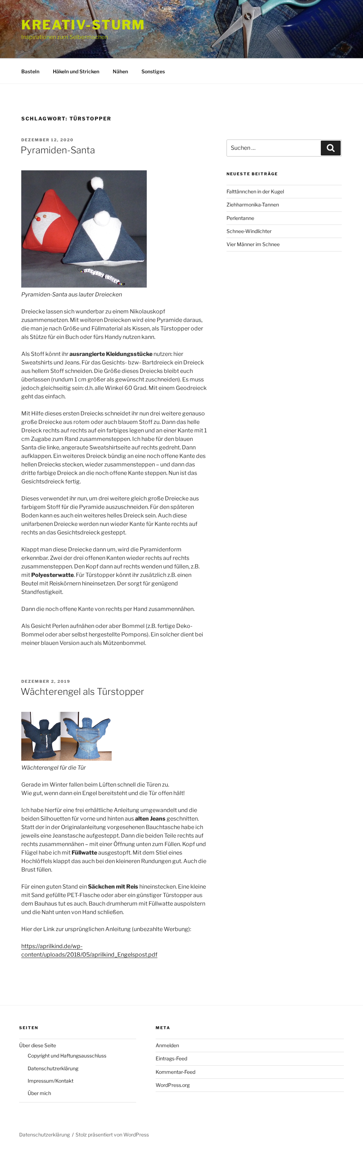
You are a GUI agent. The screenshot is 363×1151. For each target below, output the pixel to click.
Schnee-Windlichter (249, 231)
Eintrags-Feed (171, 1058)
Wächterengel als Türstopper (82, 691)
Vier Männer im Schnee (253, 244)
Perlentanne (240, 218)
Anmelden (167, 1045)
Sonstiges (153, 71)
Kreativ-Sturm (83, 25)
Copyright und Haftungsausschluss (67, 1056)
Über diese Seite (37, 1045)
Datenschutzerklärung (53, 1068)
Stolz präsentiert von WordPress (112, 1135)
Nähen (120, 71)
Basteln (30, 71)
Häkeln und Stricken (76, 71)
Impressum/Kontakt (50, 1081)
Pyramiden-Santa (58, 149)
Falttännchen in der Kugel (255, 191)
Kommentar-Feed (175, 1072)
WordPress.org (173, 1085)
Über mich (39, 1093)
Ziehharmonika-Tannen (253, 205)
